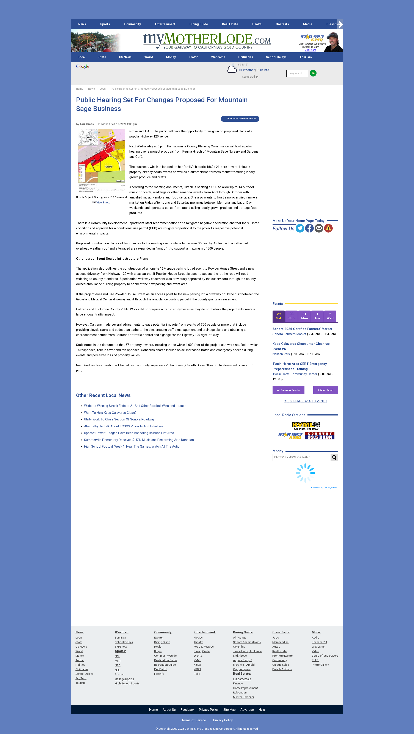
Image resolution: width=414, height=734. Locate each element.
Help (262, 710)
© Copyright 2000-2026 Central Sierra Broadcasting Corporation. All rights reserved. (207, 728)
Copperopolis (242, 669)
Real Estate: (242, 674)
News (82, 24)
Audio (315, 637)
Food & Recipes (204, 646)
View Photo (103, 202)
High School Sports (127, 683)
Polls (197, 673)
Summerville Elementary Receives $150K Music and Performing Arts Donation (139, 440)
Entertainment (165, 24)
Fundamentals (242, 679)
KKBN (197, 669)
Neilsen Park (281, 354)
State (102, 57)
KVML (197, 660)
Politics (80, 664)
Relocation (240, 692)
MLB (118, 660)
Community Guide (165, 655)
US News (125, 57)
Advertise (247, 710)
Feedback (187, 710)
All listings (239, 637)
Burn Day (120, 637)
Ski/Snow (121, 646)
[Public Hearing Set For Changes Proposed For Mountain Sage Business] (101, 192)
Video (315, 651)
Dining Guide (199, 24)
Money (171, 57)
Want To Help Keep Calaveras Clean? (110, 413)
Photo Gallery (320, 664)
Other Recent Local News (103, 395)
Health (257, 24)
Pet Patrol (160, 669)
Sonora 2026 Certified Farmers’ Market (302, 329)
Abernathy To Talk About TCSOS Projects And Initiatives (123, 426)
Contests (282, 24)
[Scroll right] (340, 24)
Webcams (218, 57)
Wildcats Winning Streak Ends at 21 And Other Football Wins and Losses (135, 406)
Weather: (122, 632)
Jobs (275, 637)
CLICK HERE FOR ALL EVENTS (305, 401)
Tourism (306, 57)
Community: (163, 632)
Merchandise (280, 642)
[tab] (279, 316)
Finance (238, 683)
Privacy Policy (208, 710)
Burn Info (263, 70)
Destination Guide (165, 660)
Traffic (193, 57)
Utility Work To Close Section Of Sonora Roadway (119, 419)
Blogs (158, 651)
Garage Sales (280, 664)
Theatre (198, 642)
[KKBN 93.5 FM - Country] (319, 434)
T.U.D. (315, 660)
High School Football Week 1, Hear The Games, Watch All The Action (132, 446)
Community (132, 24)
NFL (117, 656)
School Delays (276, 57)
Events (158, 637)
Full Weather (246, 70)
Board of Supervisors (325, 655)
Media (307, 24)
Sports (105, 24)
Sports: (120, 651)
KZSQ (197, 664)
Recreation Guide (165, 664)
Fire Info (159, 673)
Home (153, 710)
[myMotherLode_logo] (207, 41)
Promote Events (282, 655)
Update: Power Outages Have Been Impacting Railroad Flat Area (129, 433)
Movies (198, 637)
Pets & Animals (282, 669)
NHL (117, 670)
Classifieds (334, 24)
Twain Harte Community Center (295, 374)
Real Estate (230, 24)
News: (79, 632)
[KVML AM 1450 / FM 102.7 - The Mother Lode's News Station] (306, 424)
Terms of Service (194, 720)
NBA (118, 665)
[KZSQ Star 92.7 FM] (288, 434)
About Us (169, 710)
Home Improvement (245, 688)
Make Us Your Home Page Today (299, 221)
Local (82, 57)
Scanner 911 (319, 642)
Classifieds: (281, 632)
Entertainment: (205, 632)
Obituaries (245, 57)
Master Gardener (243, 697)
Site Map (229, 710)
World (148, 57)
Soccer (119, 674)
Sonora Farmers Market (289, 334)
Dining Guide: (243, 632)
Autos (276, 646)
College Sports (124, 679)
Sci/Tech (80, 678)
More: (316, 632)
